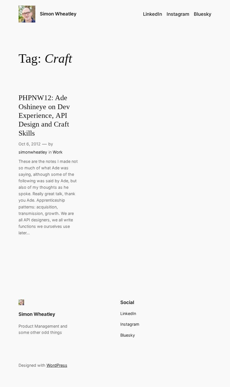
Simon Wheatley (58, 14)
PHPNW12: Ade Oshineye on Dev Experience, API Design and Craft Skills (44, 115)
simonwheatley (33, 152)
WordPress (57, 365)
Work (58, 152)
